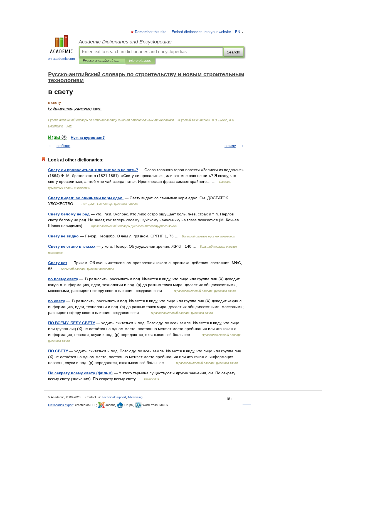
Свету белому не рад (69, 214)
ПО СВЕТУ (58, 351)
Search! (233, 52)
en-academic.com (61, 59)
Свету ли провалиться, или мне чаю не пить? (93, 170)
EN (237, 32)
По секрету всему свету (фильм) (80, 373)
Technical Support (114, 397)
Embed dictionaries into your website (201, 32)
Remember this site (150, 32)
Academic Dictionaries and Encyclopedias (125, 42)
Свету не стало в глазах (71, 246)
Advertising (134, 397)
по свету (56, 301)
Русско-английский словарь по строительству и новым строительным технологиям (101, 61)
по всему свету (63, 279)
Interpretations (140, 61)
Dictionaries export (60, 405)
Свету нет (57, 263)
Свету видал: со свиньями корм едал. (86, 198)
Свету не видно (63, 236)
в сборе (63, 145)
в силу (230, 145)
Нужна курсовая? (88, 137)
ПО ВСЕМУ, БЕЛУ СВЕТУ (71, 323)
